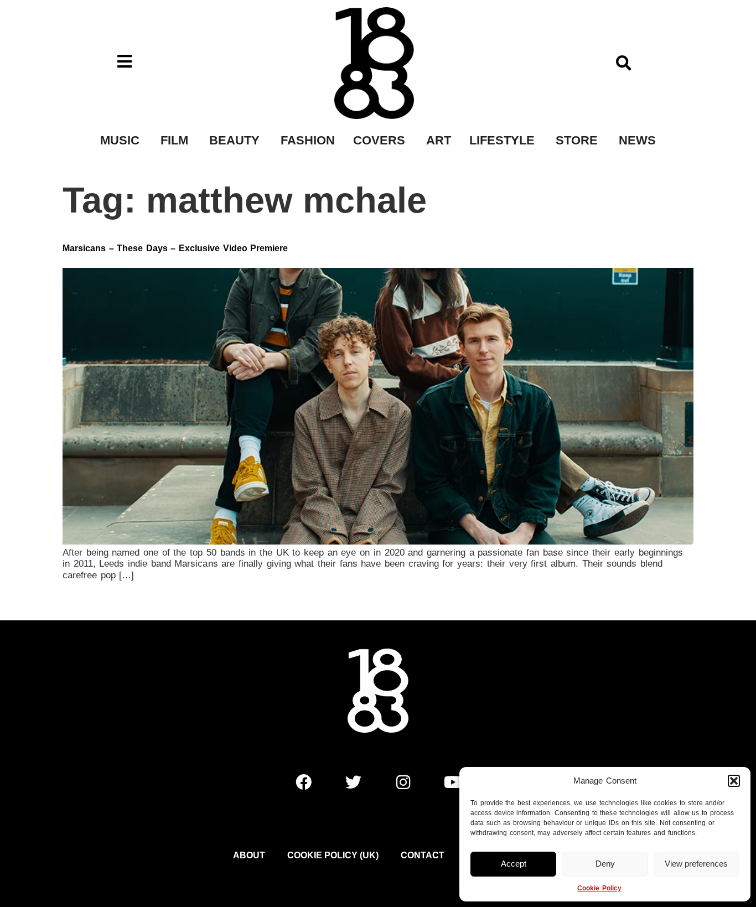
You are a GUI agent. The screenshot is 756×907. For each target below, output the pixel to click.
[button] (733, 780)
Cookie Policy (599, 888)
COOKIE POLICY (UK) (333, 855)
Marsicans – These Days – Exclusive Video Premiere (175, 248)
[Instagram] (403, 782)
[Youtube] (453, 782)
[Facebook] (303, 782)
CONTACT (422, 855)
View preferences (696, 863)
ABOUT (249, 855)
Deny (605, 863)
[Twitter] (353, 782)
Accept (513, 863)
